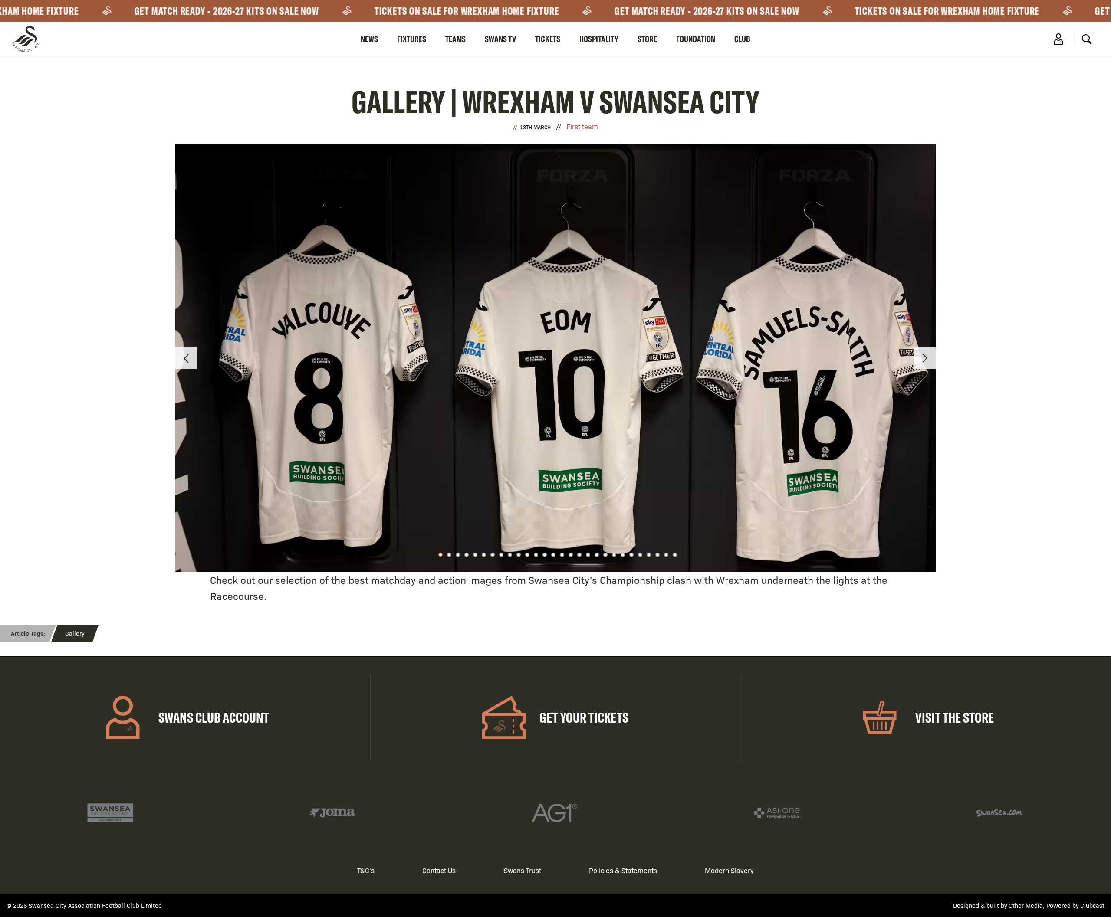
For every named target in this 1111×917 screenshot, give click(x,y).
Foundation (695, 38)
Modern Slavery (729, 870)
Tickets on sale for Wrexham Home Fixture (447, 10)
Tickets (547, 38)
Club (742, 38)
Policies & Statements (623, 870)
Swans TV (500, 38)
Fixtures (411, 38)
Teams (455, 38)
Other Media (1026, 905)
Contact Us (439, 870)
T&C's (366, 870)
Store (647, 38)
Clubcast (1092, 905)
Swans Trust (522, 870)
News (369, 38)
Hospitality (598, 38)
